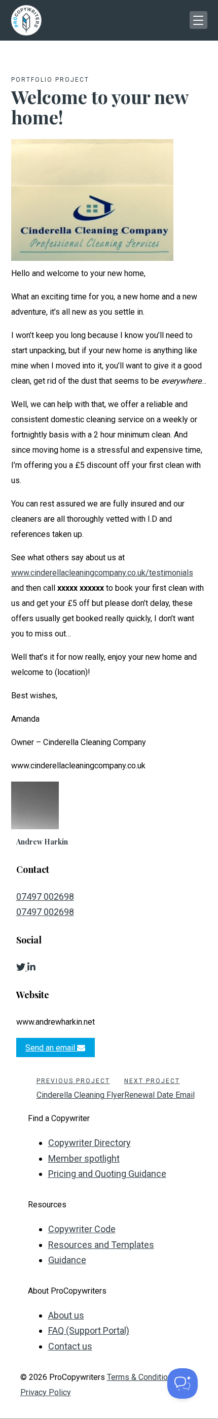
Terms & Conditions (141, 1377)
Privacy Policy (45, 1392)
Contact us (70, 1346)
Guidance (67, 1260)
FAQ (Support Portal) (88, 1330)
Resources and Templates (101, 1244)
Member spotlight (84, 1158)
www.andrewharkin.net (55, 1022)
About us (66, 1315)
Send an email (51, 1048)
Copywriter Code (82, 1229)
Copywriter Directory (89, 1142)
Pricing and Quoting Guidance (107, 1173)
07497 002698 (45, 896)
